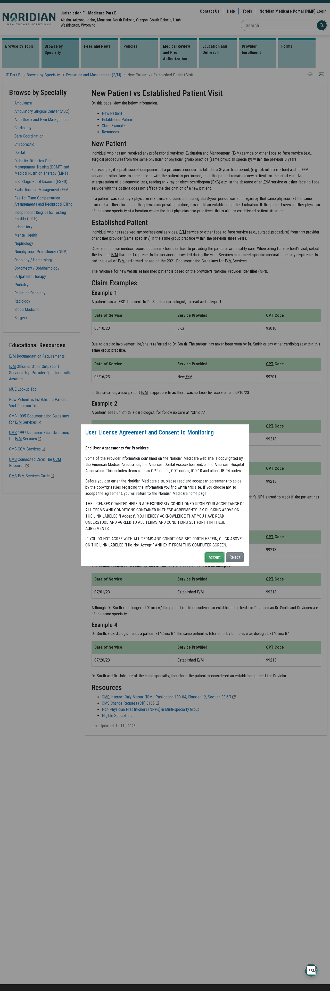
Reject (234, 557)
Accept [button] (215, 557)
